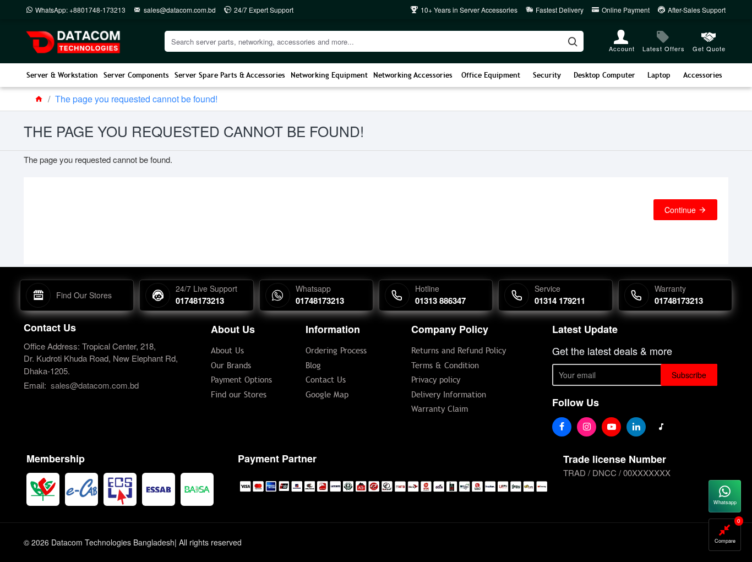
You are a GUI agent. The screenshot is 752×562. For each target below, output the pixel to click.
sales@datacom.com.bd (95, 385)
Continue (680, 209)
